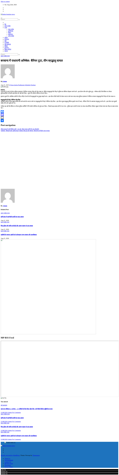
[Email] (59, 117)
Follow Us (4, 472)
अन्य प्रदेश (11, 36)
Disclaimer (7, 465)
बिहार (9, 32)
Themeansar (36, 455)
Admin (5, 81)
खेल (5, 41)
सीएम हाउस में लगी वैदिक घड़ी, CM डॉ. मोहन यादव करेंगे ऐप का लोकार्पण (20, 129)
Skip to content (5, 1)
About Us (7, 458)
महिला (6, 46)
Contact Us (7, 462)
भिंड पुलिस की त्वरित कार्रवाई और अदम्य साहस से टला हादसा (17, 226)
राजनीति (6, 42)
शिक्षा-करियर (7, 49)
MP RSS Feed (8, 463)
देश (5, 24)
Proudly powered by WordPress (10, 455)
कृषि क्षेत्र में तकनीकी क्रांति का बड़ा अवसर (12, 217)
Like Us (3, 470)
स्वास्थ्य (6, 47)
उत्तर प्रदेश (7, 26)
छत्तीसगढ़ (10, 31)
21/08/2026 (4, 412)
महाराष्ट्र (10, 34)
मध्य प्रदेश (11, 29)
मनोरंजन (6, 39)
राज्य (5, 27)
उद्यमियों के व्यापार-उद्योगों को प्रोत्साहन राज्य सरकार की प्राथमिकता (19, 234)
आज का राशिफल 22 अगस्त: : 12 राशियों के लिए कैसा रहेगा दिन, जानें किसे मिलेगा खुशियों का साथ (27, 409)
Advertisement (8, 460)
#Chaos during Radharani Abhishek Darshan (22, 85)
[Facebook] (59, 111)
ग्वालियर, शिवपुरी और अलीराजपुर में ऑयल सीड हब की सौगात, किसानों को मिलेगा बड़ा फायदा (25, 131)
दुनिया (6, 37)
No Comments (16, 412)
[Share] (59, 120)
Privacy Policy (8, 467)
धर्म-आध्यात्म (7, 44)
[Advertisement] (59, 160)
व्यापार (6, 51)
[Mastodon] (59, 114)
